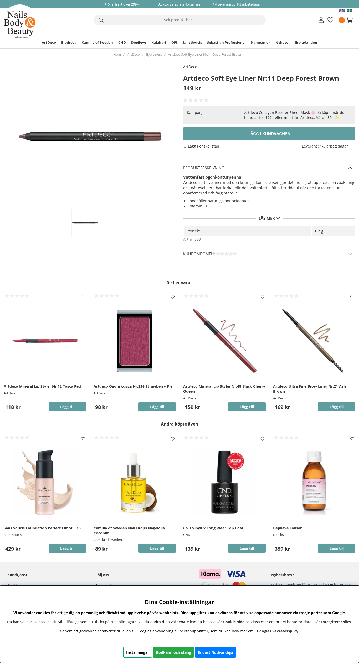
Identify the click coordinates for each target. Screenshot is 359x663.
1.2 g (318, 231)
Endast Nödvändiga (215, 652)
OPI (174, 42)
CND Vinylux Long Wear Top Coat (213, 527)
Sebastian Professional (226, 42)
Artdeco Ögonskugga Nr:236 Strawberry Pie (133, 386)
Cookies (14, 585)
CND (122, 42)
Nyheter (282, 42)
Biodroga (68, 42)
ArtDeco (49, 42)
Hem (117, 54)
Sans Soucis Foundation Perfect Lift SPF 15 (42, 527)
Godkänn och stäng (173, 652)
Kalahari (158, 42)
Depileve (138, 42)
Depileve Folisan (287, 527)
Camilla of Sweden (97, 42)
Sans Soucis (192, 42)
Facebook (103, 585)
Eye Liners (154, 54)
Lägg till (67, 548)
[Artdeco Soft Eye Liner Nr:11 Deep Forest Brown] (90, 222)
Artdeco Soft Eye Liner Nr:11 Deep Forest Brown (205, 54)
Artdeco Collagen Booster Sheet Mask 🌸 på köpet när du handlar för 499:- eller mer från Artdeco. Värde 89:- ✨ (294, 115)
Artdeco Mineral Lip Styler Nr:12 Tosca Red (42, 386)
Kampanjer (260, 42)
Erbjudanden (306, 42)
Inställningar (137, 652)
